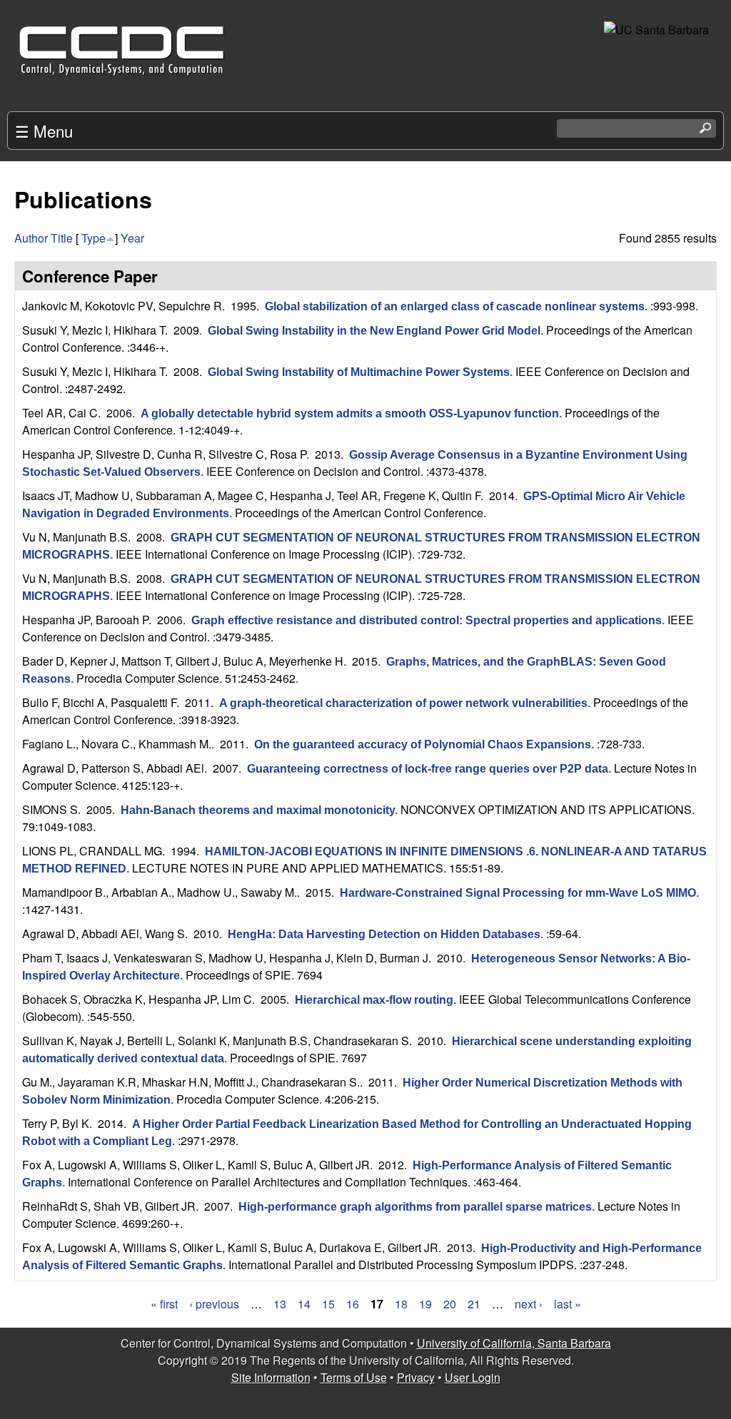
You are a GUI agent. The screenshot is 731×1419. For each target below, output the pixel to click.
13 (279, 1304)
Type (93, 238)
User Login (472, 1377)
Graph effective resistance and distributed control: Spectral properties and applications (426, 620)
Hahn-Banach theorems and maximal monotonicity (258, 810)
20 (449, 1304)
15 (328, 1304)
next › (529, 1304)
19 (425, 1304)
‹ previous (214, 1304)
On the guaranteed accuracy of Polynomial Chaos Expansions (422, 744)
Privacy (416, 1377)
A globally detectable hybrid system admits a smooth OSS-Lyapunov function (350, 413)
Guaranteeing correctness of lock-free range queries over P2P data (427, 769)
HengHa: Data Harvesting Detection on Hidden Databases (384, 934)
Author (31, 238)
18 (401, 1304)
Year (132, 238)
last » (567, 1304)
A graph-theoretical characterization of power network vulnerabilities (403, 703)
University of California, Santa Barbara (514, 1343)
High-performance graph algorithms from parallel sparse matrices (415, 1207)
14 (304, 1304)
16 (352, 1304)
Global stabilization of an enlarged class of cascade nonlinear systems (455, 306)
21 (474, 1304)
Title (62, 238)
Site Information (271, 1377)
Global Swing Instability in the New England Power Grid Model (374, 331)
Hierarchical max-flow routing (374, 1000)
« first (164, 1304)
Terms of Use (354, 1377)
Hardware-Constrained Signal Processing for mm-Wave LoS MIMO (518, 893)
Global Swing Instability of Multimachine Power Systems (359, 372)
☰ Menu (44, 130)
